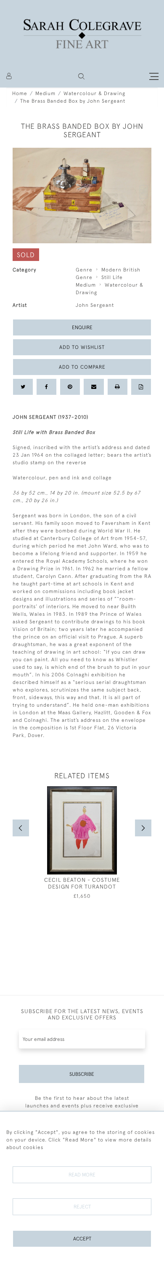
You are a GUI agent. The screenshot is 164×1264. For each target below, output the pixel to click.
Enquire (82, 327)
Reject (82, 1207)
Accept (82, 1239)
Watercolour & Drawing (94, 93)
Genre (84, 270)
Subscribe (81, 1074)
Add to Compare (82, 367)
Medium (45, 93)
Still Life (112, 277)
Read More (82, 1175)
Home (19, 93)
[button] (81, 76)
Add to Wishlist (82, 347)
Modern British (120, 270)
